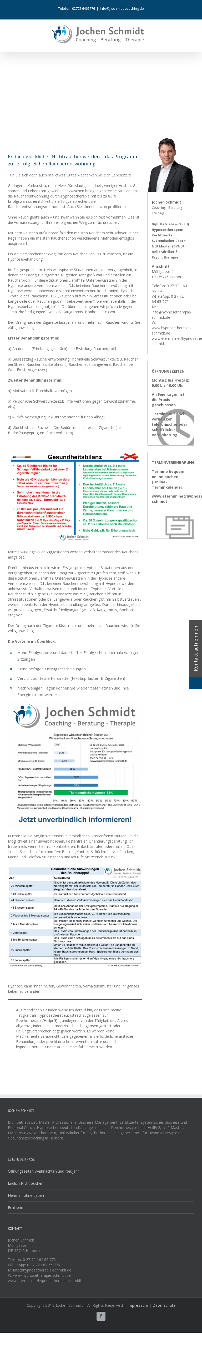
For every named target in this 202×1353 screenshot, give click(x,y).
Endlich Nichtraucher (25, 1183)
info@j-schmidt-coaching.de (122, 8)
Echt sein (15, 1207)
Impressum (137, 1305)
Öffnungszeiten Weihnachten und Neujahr (43, 1171)
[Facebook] (101, 1316)
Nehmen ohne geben (26, 1195)
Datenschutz (164, 1305)
